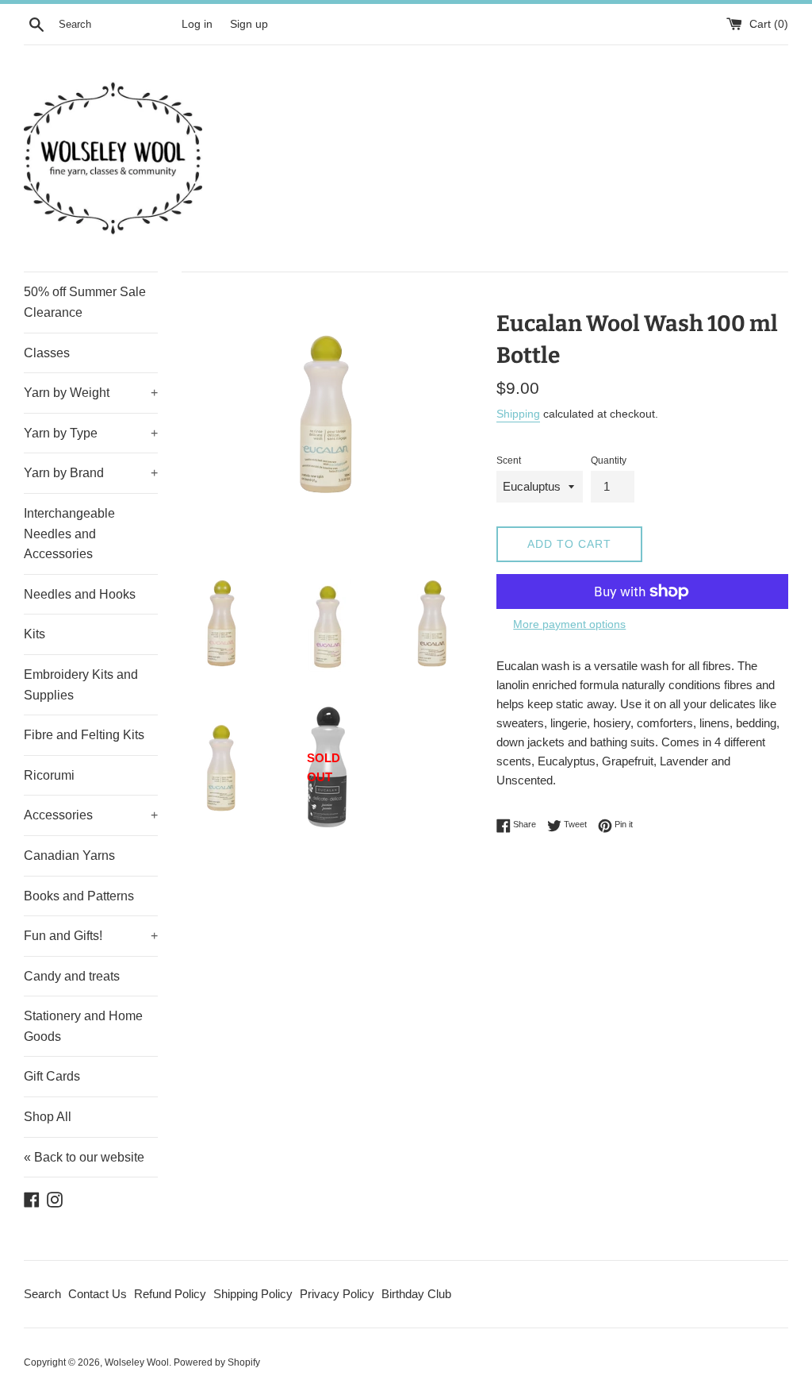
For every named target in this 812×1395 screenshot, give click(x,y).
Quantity (608, 460)
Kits (34, 634)
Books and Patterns (79, 896)
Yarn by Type (91, 433)
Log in (197, 24)
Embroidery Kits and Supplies (81, 685)
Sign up (249, 24)
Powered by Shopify (217, 1362)
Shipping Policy (253, 1294)
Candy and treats (72, 976)
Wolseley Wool (137, 1362)
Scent (508, 460)
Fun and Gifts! (91, 935)
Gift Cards (52, 1076)
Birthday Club (416, 1294)
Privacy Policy (337, 1294)
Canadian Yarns (69, 855)
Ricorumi (49, 775)
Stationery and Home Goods (83, 1026)
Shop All (47, 1116)
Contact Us (97, 1294)
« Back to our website (84, 1157)
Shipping (518, 413)
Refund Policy (170, 1294)
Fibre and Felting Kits (84, 735)
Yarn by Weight (91, 392)
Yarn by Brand (91, 473)
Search (42, 1294)
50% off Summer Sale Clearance (85, 302)
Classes (47, 353)
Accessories (91, 815)
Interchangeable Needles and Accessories (69, 534)
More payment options (569, 624)
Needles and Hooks (80, 594)
